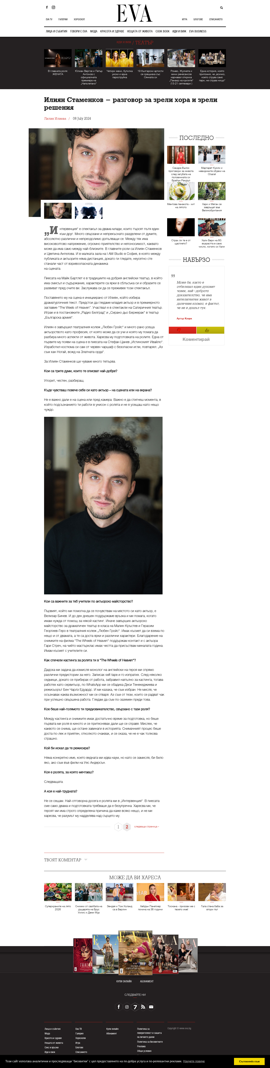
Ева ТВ (78, 1028)
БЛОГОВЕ (198, 19)
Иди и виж (50, 1052)
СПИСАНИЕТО (216, 19)
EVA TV (49, 19)
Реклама (141, 1046)
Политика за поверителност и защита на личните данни (149, 1033)
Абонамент (111, 1033)
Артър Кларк (184, 318)
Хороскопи (80, 1038)
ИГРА (184, 19)
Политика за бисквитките (150, 1041)
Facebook (47, 7)
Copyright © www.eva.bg (179, 1028)
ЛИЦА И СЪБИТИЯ (56, 31)
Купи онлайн (112, 1028)
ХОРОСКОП (79, 19)
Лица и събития (52, 1028)
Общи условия (144, 1050)
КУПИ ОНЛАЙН (124, 981)
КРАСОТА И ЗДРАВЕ (112, 31)
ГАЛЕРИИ (63, 19)
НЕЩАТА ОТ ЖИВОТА (140, 31)
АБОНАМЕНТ (147, 981)
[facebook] (119, 1006)
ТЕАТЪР (144, 43)
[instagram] (127, 1006)
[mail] (151, 1006)
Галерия (79, 1033)
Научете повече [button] (194, 1061)
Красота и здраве (53, 1038)
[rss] (143, 1006)
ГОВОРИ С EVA (78, 31)
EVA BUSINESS (197, 31)
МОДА (93, 31)
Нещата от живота (54, 1042)
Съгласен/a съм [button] (249, 1061)
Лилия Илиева (55, 119)
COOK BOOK (163, 31)
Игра (77, 1042)
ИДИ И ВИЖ (179, 31)
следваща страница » (146, 826)
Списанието (81, 1052)
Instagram (54, 7)
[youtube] (135, 1006)
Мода (47, 1033)
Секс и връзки (52, 1047)
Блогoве (79, 1047)
